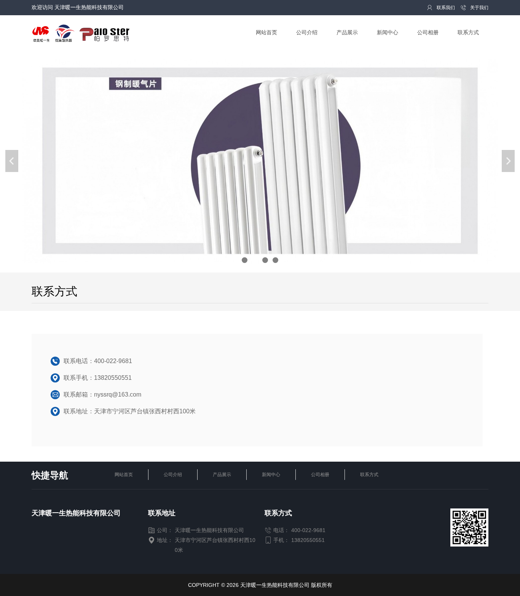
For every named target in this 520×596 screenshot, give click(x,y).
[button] (244, 260)
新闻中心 (271, 474)
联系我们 (441, 8)
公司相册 (320, 474)
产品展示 (222, 474)
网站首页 (124, 474)
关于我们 (474, 8)
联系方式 (369, 474)
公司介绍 (173, 474)
